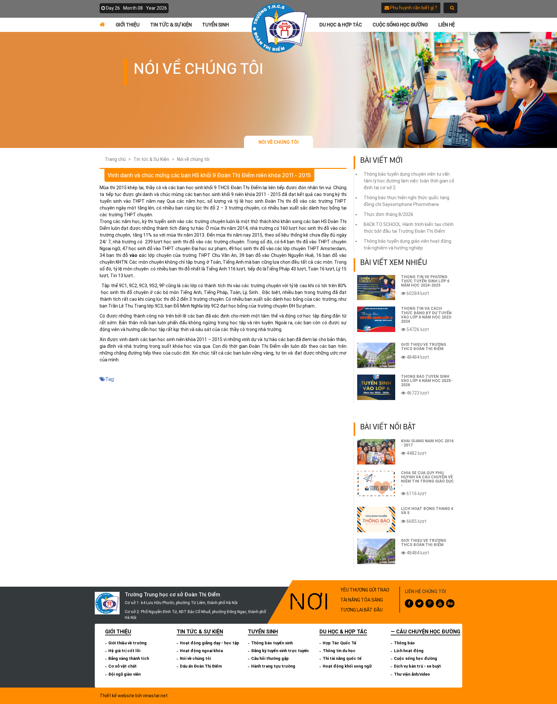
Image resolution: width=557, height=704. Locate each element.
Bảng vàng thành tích (128, 658)
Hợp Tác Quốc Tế (339, 642)
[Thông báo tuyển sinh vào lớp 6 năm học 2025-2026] (376, 387)
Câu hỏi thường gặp (270, 658)
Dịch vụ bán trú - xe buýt (417, 666)
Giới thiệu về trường (127, 642)
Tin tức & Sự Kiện (171, 25)
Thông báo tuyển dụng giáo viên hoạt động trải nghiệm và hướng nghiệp (407, 244)
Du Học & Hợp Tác (340, 25)
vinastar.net (155, 695)
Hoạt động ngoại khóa (201, 650)
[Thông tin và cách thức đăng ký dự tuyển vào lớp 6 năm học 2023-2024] (376, 319)
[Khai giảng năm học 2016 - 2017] (376, 451)
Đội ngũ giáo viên (124, 674)
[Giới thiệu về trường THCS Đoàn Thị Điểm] (376, 355)
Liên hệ (446, 25)
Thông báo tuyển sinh (272, 642)
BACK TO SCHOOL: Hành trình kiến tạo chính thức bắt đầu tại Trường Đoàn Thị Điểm (409, 228)
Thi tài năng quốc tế (342, 658)
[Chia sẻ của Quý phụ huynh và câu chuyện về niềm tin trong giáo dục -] (376, 483)
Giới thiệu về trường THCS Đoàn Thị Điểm (423, 346)
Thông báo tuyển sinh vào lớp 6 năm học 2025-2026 (426, 380)
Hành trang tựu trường (273, 666)
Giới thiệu (128, 25)
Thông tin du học (339, 650)
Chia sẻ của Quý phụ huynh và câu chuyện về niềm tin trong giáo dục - (427, 479)
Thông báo (404, 642)
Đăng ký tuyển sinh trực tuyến (279, 650)
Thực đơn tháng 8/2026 (388, 214)
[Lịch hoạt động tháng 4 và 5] (376, 519)
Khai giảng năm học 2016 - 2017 (427, 443)
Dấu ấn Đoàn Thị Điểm (201, 666)
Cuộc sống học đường (400, 25)
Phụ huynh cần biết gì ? (413, 7)
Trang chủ (115, 159)
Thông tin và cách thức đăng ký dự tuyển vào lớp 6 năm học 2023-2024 (426, 315)
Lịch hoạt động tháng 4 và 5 (427, 510)
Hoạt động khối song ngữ (347, 666)
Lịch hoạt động (409, 650)
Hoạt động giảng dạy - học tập (209, 642)
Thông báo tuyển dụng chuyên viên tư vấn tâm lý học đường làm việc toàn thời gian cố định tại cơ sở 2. (409, 180)
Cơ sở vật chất (122, 666)
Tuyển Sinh (215, 25)
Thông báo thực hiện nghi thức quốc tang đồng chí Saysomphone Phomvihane (406, 201)
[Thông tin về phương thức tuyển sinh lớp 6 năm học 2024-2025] (376, 287)
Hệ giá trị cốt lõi (124, 650)
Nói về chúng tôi (278, 142)
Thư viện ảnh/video (412, 674)
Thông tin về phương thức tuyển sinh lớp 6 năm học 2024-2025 (425, 281)
